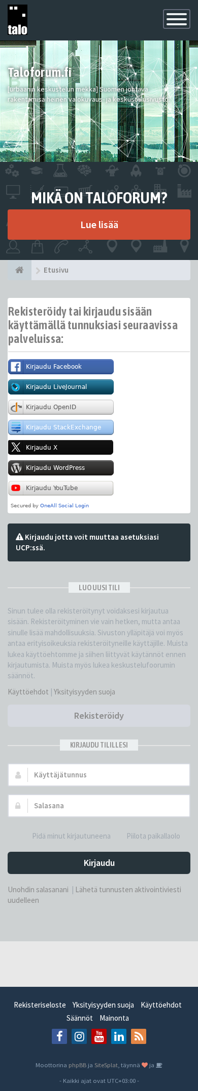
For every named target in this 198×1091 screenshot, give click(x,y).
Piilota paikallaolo (153, 836)
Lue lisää (99, 224)
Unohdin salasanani (38, 889)
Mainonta (114, 1018)
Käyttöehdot (28, 691)
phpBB (77, 1065)
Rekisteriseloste (40, 1005)
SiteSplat (106, 1065)
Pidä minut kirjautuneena (71, 836)
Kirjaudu (99, 862)
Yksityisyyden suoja (84, 691)
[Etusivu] (19, 270)
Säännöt (80, 1018)
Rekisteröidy (99, 715)
